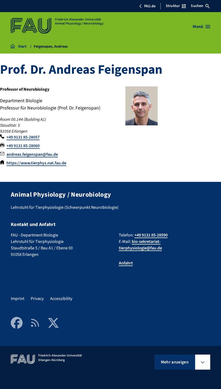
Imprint (17, 299)
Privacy (37, 299)
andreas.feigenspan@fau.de (32, 154)
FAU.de (150, 6)
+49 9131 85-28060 (23, 146)
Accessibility (61, 299)
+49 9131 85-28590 (151, 235)
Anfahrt (126, 263)
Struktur (173, 6)
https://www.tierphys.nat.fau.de (36, 163)
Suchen (197, 6)
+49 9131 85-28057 (23, 137)
